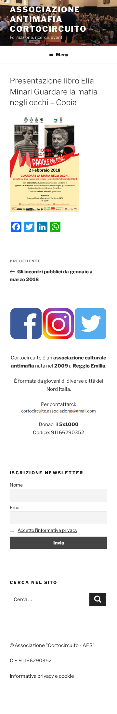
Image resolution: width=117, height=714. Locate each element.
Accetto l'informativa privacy (47, 530)
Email (15, 507)
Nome (16, 485)
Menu (62, 54)
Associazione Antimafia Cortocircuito (48, 19)
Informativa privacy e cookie (42, 676)
